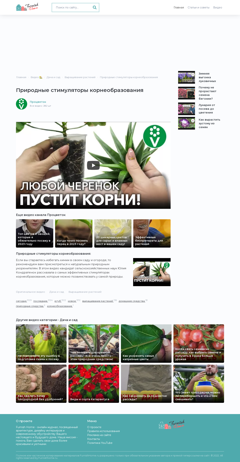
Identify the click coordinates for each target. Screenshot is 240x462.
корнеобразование (60, 306)
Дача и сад (57, 291)
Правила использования (103, 431)
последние (43, 300)
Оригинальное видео (30, 291)
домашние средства (133, 300)
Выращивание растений (84, 291)
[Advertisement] (120, 43)
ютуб (60, 300)
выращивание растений (99, 300)
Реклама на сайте (99, 435)
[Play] (93, 165)
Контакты (93, 439)
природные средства (30, 306)
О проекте (94, 427)
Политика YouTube (99, 443)
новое (74, 300)
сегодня (24, 300)
